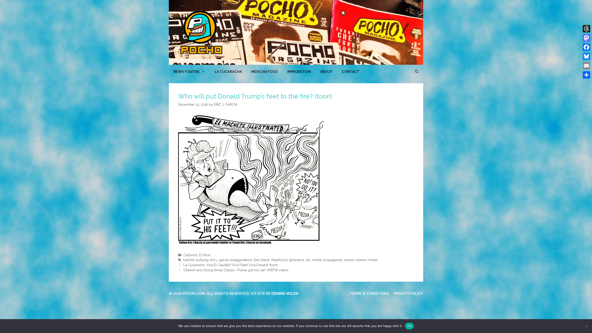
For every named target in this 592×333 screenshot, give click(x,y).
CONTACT (350, 72)
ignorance (296, 260)
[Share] (586, 75)
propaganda (332, 260)
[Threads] (586, 28)
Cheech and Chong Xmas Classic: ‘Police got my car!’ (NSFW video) (235, 270)
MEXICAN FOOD (264, 72)
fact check (262, 260)
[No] (586, 326)
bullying (202, 260)
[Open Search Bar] (416, 72)
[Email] (586, 65)
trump (373, 260)
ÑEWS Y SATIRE (186, 72)
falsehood (279, 260)
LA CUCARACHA (228, 72)
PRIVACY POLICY (408, 293)
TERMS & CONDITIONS (369, 293)
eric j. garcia (219, 260)
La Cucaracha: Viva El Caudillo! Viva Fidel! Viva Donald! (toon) (230, 265)
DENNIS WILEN (284, 293)
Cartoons (190, 255)
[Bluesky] (586, 56)
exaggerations (241, 260)
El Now (204, 255)
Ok (409, 326)
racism (349, 260)
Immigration (299, 72)
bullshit (188, 260)
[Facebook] (586, 47)
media (317, 260)
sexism (361, 260)
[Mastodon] (586, 38)
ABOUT (326, 72)
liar (308, 260)
